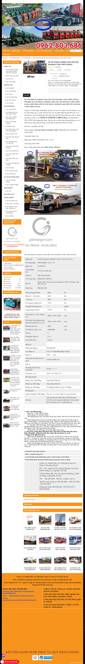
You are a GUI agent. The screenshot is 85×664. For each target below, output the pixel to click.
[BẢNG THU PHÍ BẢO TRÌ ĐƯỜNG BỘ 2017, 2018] (6, 428)
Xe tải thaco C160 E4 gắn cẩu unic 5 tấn (45, 549)
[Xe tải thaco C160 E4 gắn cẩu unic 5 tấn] (45, 540)
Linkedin (68, 70)
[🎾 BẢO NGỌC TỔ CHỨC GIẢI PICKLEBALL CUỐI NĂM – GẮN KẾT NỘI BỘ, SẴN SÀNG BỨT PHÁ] (6, 331)
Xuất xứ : (55, 76)
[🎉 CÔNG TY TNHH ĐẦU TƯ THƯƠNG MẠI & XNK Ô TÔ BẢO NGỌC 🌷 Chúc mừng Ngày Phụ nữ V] (6, 361)
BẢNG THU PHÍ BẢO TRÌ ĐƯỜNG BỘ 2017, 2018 (15, 424)
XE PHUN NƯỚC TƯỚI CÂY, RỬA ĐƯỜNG (12, 130)
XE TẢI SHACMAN (11, 91)
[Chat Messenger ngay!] (3, 655)
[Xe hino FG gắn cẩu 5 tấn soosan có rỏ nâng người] (75, 560)
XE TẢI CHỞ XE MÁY (12, 170)
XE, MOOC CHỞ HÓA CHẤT (12, 154)
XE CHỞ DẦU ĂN (11, 173)
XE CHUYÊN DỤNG (28, 50)
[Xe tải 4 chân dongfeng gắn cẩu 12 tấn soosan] (45, 520)
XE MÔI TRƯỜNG (9, 197)
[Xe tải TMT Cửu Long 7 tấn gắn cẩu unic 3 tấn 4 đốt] (60, 540)
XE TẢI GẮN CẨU (11, 109)
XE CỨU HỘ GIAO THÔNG (11, 122)
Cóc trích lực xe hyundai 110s (30, 528)
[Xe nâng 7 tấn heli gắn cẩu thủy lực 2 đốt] (60, 520)
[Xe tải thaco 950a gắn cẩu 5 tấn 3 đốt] (75, 540)
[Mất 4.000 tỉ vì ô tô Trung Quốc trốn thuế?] (6, 403)
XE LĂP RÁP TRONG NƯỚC (44, 50)
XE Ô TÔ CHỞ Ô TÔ (11, 134)
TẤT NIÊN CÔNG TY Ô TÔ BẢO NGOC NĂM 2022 (15, 407)
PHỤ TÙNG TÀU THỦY (12, 76)
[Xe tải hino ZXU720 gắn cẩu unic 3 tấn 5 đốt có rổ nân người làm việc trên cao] (60, 560)
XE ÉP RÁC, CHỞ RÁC (12, 203)
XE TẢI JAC (9, 94)
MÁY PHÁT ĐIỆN (10, 82)
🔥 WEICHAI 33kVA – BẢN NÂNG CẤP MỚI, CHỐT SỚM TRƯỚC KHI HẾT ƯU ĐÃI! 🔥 (12, 316)
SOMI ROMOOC (59, 50)
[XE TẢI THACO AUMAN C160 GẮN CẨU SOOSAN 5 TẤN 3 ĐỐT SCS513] (35, 67)
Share (52, 70)
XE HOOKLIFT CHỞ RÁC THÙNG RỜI (11, 207)
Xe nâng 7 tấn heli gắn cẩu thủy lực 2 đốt (60, 529)
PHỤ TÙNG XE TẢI (9, 194)
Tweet (60, 70)
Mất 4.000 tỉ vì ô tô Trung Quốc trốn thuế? (15, 399)
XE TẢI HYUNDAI (11, 100)
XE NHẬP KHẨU (15, 50)
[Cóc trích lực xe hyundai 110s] (30, 520)
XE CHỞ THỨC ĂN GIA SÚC (12, 137)
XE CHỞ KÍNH (10, 168)
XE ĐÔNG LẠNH (10, 126)
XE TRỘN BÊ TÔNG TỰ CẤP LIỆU (11, 142)
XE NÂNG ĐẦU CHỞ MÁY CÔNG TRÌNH (11, 113)
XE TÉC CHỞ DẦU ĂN (12, 151)
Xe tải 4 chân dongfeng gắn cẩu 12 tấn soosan (45, 529)
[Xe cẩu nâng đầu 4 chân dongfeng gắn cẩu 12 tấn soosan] (45, 560)
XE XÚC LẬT (9, 79)
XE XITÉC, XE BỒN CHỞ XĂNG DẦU (11, 117)
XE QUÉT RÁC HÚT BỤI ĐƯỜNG (11, 212)
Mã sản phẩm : (54, 73)
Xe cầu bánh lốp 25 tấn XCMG (30, 548)
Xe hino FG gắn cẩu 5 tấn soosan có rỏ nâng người (75, 569)
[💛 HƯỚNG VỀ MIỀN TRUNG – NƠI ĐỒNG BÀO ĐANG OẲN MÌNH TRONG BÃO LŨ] (6, 351)
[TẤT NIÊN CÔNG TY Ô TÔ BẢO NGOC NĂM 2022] (6, 411)
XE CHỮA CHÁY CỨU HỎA (12, 159)
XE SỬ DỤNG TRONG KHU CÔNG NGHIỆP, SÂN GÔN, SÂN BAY (12, 71)
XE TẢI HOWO (10, 88)
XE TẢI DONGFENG (11, 97)
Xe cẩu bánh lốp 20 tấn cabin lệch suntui (30, 569)
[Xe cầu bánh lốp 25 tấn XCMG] (30, 540)
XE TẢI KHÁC (10, 103)
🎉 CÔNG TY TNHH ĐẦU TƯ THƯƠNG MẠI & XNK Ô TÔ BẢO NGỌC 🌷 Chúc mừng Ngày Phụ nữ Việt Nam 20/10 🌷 (15, 360)
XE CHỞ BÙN (6, 54)
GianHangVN (79, 662)
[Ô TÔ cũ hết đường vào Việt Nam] (6, 394)
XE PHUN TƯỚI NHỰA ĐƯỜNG (12, 147)
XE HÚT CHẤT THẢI (11, 200)
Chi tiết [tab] (26, 95)
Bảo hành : (55, 78)
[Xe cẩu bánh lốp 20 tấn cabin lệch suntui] (30, 560)
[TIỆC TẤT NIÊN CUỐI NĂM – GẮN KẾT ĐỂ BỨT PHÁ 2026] (6, 342)
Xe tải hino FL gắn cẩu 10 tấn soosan (75, 528)
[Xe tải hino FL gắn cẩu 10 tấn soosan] (75, 520)
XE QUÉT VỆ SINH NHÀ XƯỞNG (12, 164)
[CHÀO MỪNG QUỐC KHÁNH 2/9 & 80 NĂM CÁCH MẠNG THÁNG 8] (6, 374)
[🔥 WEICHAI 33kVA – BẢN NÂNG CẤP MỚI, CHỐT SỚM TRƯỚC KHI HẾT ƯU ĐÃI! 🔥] (12, 304)
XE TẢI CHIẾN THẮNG (12, 184)
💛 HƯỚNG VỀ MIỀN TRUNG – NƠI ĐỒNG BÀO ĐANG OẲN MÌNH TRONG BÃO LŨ (15, 349)
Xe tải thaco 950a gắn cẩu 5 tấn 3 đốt (75, 549)
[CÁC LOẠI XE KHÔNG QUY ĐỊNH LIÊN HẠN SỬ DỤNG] (6, 419)
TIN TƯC (8, 191)
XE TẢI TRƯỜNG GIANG (11, 180)
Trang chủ (6, 50)
